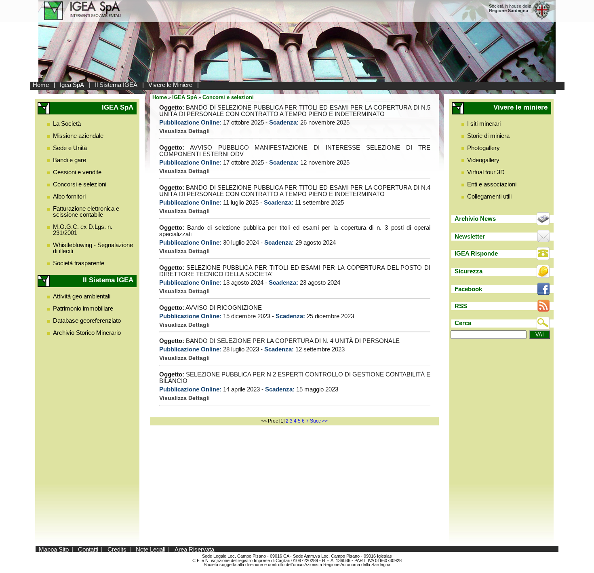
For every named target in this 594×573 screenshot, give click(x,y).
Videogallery (483, 159)
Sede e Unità (70, 147)
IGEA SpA (184, 97)
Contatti (88, 549)
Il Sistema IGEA (116, 84)
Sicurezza (468, 271)
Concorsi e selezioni (79, 184)
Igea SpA (72, 84)
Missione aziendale (78, 135)
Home (41, 84)
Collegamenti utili (489, 196)
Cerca (463, 322)
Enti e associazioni (491, 184)
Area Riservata (194, 549)
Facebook (468, 288)
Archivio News (475, 218)
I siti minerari (484, 123)
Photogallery (483, 147)
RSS (461, 305)
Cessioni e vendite (77, 172)
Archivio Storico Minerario (87, 332)
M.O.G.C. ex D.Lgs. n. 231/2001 (82, 229)
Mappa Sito (54, 549)
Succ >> (319, 421)
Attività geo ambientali (81, 296)
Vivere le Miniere (170, 84)
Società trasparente (78, 263)
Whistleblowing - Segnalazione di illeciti (93, 247)
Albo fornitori (69, 196)
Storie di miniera (488, 135)
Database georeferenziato (87, 320)
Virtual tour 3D (486, 172)
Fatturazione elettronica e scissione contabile (86, 211)
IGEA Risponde (476, 253)
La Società (67, 123)
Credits (116, 549)
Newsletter (470, 236)
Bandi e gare (69, 159)
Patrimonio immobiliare (83, 308)
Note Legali (150, 549)
